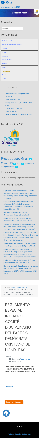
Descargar (9, 386)
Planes (4, 67)
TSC (19, 163)
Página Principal (7, 41)
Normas (4, 63)
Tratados (4, 75)
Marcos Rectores (7, 60)
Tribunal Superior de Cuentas (19, 434)
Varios (4, 78)
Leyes (4, 52)
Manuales (5, 56)
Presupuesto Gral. (14, 158)
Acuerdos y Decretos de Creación (12, 45)
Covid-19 (7, 163)
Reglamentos (6, 71)
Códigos (4, 48)
